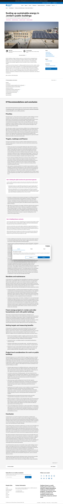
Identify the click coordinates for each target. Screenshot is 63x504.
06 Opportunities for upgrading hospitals (12, 90)
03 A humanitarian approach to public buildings (13, 86)
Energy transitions (48, 53)
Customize (30, 257)
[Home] (9, 5)
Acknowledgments (8, 93)
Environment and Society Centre (50, 65)
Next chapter (53, 466)
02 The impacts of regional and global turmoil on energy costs (15, 85)
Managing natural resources (50, 56)
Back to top (54, 462)
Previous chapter (11, 466)
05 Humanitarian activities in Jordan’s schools (13, 89)
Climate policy (48, 52)
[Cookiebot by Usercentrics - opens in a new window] (46, 246)
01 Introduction (8, 83)
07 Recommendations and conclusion (11, 92)
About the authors (8, 94)
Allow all (43, 257)
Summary (7, 82)
